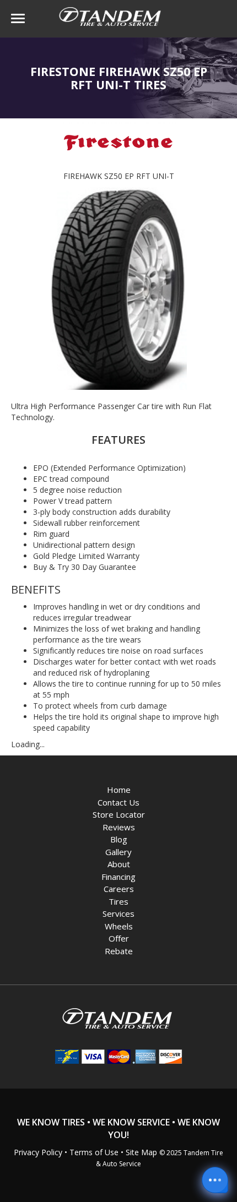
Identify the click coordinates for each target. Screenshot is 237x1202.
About (118, 863)
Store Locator (119, 814)
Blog (118, 839)
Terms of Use (93, 1152)
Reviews (119, 827)
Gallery (118, 851)
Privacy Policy (38, 1152)
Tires (118, 901)
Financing (118, 876)
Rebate (119, 950)
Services (118, 913)
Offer (119, 938)
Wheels (119, 926)
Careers (119, 888)
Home (119, 789)
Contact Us (118, 802)
